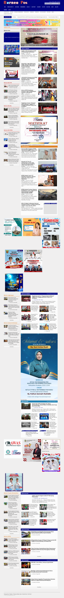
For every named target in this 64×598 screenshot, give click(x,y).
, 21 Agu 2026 (34, 310)
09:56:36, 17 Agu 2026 (12, 113)
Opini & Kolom (26, 12)
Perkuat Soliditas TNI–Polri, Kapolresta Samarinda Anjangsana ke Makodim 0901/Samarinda (52, 506)
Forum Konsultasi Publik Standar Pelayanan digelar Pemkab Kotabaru (25, 17)
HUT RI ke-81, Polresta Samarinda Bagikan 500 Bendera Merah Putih (12, 91)
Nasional (17, 6)
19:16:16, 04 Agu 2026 (30, 166)
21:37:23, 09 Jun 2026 (12, 309)
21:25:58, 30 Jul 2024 (35, 582)
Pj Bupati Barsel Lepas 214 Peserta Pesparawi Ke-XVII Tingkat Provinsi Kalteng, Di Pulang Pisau (43, 540)
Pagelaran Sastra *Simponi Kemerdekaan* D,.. (33, 45)
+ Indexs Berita (54, 48)
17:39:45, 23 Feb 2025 (12, 156)
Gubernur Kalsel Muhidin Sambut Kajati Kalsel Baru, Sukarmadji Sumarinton (13, 116)
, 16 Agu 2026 (32, 508)
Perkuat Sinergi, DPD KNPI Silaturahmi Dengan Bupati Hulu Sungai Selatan (32, 433)
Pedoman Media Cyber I (17, 594)
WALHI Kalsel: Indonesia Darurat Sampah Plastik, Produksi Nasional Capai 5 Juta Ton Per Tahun (30, 204)
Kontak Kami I (25, 594)
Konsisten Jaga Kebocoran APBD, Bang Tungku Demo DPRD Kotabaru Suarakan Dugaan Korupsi (28, 65)
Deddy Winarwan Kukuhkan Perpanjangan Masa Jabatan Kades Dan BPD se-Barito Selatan (42, 532)
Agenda (5, 9)
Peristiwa (48, 12)
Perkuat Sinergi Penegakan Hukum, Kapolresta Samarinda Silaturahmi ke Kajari (51, 513)
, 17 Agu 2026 (37, 407)
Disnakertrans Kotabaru (8, 13)
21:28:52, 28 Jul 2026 (12, 565)
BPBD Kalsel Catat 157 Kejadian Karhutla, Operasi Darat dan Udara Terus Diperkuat (28, 177)
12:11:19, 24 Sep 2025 (12, 337)
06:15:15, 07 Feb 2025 (35, 564)
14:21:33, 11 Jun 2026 (12, 302)
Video (52, 6)
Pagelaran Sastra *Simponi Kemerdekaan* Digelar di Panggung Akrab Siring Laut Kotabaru (28, 104)
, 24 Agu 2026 (28, 68)
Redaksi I (11, 594)
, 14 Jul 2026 (49, 509)
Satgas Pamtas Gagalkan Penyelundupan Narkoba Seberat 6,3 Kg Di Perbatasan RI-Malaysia (43, 579)
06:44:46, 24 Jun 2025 (12, 318)
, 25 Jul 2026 (31, 525)
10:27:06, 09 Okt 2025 (12, 500)
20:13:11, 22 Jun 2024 (35, 543)
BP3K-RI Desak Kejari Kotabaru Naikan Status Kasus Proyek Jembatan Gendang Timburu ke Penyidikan (13, 505)
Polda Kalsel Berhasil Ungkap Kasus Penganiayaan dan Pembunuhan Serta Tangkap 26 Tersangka (14, 341)
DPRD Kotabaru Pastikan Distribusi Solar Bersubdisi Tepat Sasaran (13, 558)
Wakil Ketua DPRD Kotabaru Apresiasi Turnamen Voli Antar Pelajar (13, 552)
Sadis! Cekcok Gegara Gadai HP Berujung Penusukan (28, 51)
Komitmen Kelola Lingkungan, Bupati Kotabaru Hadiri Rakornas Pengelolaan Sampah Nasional (13, 314)
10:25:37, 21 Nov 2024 (12, 531)
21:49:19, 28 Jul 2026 (12, 548)
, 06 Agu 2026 (34, 428)
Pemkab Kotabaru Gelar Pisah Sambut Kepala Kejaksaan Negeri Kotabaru (35, 307)
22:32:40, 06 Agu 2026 (12, 125)
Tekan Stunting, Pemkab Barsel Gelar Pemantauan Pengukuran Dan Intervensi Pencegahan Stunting (43, 549)
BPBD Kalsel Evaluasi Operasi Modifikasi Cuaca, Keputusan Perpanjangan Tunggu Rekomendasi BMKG (29, 191)
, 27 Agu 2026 (27, 53)
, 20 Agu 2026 (34, 328)
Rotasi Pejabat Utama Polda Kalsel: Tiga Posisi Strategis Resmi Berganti (13, 122)
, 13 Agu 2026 (34, 419)
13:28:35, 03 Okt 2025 (12, 508)
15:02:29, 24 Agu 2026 (12, 542)
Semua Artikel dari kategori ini (52, 293)
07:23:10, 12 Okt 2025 (12, 330)
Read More (12, 103)
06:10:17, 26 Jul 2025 (12, 344)
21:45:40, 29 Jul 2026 (12, 554)
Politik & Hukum (43, 12)
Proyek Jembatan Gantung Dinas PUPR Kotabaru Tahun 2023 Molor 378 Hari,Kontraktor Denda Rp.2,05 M (13, 513)
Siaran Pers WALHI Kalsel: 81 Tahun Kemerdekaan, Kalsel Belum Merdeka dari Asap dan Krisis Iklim (13, 110)
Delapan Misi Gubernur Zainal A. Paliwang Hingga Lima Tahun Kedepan (14, 133)
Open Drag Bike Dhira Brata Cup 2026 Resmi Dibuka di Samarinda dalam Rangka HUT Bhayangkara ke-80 (33, 522)
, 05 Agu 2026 (52, 428)
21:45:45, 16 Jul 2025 (12, 524)
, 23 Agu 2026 (28, 107)
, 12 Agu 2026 (32, 516)
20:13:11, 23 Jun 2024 (35, 534)
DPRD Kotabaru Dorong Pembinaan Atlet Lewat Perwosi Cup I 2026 (13, 546)
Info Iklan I (30, 594)
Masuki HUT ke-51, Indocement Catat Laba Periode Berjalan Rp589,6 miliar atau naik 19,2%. (28, 163)
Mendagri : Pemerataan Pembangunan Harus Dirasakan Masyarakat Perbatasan (41, 571)
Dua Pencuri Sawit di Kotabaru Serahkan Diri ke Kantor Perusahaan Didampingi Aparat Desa (13, 327)
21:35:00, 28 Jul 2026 (12, 560)
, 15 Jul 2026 (49, 516)
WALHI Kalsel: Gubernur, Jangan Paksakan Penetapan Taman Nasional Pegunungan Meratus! (14, 306)
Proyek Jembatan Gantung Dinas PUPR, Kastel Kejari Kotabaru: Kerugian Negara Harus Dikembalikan (13, 497)
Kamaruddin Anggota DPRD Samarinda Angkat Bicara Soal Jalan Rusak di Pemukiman (29, 150)
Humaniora (32, 12)
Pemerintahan (6, 12)
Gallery (56, 6)
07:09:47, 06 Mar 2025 (12, 136)
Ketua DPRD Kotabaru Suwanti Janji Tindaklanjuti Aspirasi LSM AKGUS (28, 91)
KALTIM (43, 6)
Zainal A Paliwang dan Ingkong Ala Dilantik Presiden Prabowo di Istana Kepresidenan (13, 153)
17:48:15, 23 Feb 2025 (12, 149)
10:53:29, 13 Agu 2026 (12, 119)
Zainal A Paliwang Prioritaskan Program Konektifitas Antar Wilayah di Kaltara (13, 146)
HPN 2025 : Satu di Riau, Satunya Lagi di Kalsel (42, 562)
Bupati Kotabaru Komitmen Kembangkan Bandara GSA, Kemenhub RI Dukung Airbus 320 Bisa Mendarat (13, 521)
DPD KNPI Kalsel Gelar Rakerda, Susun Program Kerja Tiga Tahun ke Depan (53, 416)
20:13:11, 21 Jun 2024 (35, 551)
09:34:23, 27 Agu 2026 (12, 87)
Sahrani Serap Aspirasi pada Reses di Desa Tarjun (13, 564)
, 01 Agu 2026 (47, 435)
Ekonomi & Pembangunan (18, 12)
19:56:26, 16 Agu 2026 (12, 93)
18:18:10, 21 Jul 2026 (29, 194)
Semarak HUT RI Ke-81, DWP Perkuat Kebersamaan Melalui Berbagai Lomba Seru (34, 317)
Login (9, 9)
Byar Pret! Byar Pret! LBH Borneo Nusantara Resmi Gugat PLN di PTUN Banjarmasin (53, 424)
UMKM (53, 12)
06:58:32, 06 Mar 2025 (12, 142)
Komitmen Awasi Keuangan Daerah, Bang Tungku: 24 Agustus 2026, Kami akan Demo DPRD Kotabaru (53, 326)
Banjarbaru (22, 6)
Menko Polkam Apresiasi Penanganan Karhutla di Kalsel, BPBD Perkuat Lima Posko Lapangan (50, 432)
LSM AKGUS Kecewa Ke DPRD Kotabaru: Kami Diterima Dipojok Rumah (29, 78)
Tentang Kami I (7, 594)
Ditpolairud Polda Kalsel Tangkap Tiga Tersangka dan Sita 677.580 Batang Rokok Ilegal (13, 334)
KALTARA (48, 6)
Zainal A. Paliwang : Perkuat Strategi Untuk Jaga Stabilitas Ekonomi (13, 140)
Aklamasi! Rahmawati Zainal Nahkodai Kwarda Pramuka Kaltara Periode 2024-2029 (13, 160)
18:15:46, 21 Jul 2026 (29, 180)
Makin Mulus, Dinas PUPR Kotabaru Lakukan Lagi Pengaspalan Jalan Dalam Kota (13, 528)
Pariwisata (37, 12)
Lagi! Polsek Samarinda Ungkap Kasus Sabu (51, 520)
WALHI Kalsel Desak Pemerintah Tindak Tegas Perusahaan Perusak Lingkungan (13, 299)
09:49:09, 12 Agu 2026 (28, 152)
